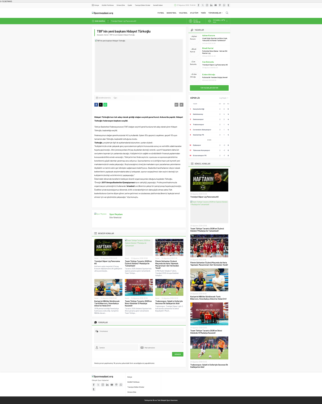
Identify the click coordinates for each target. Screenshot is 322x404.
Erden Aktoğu (208, 74)
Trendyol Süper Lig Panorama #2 (123, 21)
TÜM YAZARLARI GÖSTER (209, 88)
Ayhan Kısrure (208, 35)
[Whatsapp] (224, 5)
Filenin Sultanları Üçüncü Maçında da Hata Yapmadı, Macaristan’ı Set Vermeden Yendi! (167, 264)
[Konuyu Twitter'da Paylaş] (101, 105)
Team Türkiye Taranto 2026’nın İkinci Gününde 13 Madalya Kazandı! (138, 303)
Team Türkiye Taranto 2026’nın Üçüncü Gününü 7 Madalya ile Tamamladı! (138, 263)
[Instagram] (207, 5)
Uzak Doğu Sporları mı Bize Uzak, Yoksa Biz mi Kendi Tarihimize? (215, 39)
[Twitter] (203, 5)
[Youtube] (215, 5)
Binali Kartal (207, 48)
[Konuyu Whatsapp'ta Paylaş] (105, 105)
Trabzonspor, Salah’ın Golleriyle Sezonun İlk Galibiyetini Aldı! (169, 302)
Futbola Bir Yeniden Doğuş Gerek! (215, 77)
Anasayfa (100, 35)
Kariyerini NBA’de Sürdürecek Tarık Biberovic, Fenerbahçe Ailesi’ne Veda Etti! (106, 303)
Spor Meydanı (116, 214)
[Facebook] (198, 5)
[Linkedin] (211, 5)
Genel (106, 35)
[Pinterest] (220, 5)
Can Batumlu (208, 62)
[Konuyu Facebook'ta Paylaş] (96, 105)
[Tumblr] (228, 5)
